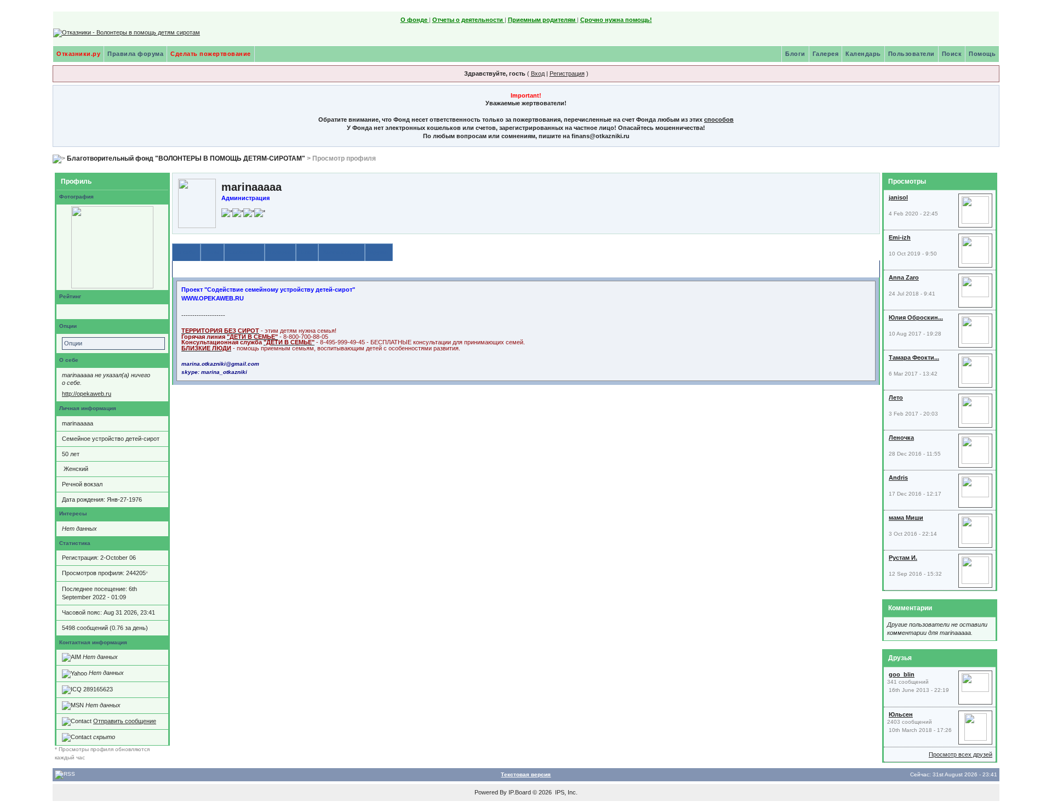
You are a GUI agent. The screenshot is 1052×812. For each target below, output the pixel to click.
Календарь (863, 53)
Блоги (795, 53)
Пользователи (911, 53)
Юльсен (901, 714)
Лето (896, 397)
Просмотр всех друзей (960, 754)
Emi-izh (900, 237)
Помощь (982, 53)
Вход (538, 73)
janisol (898, 197)
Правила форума (135, 53)
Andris (898, 477)
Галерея (826, 53)
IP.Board (519, 792)
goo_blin (901, 674)
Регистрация (567, 73)
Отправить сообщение (124, 721)
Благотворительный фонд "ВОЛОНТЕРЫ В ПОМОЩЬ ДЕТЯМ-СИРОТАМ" (186, 158)
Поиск (952, 53)
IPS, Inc (565, 792)
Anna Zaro (904, 277)
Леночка (901, 437)
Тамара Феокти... (914, 357)
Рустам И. (903, 557)
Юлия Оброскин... (916, 317)
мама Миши (906, 517)
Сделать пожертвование (210, 53)
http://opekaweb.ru (86, 393)
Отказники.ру (78, 53)
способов (719, 119)
